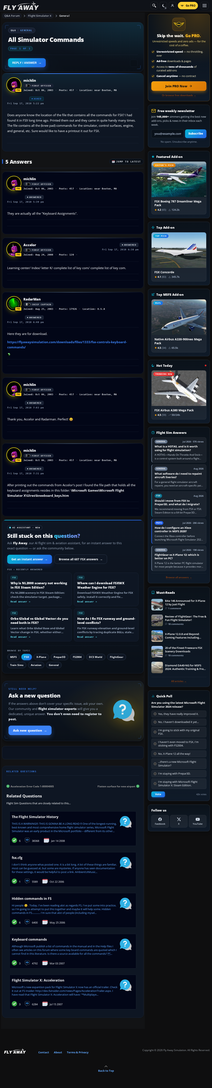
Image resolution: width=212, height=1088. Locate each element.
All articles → (179, 681)
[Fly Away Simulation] (21, 5)
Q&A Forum (12, 16)
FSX (26, 657)
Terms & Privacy (77, 1052)
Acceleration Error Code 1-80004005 (32, 786)
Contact (43, 1052)
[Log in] (172, 5)
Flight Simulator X (39, 16)
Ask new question (30, 730)
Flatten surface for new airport (116, 786)
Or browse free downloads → (179, 95)
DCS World (95, 657)
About (58, 1052)
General (64, 16)
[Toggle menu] (204, 5)
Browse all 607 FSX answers (81, 559)
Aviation (36, 665)
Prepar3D (59, 657)
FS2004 (77, 657)
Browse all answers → (179, 577)
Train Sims (16, 665)
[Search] (154, 5)
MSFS (13, 657)
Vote (158, 794)
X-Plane (41, 657)
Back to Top (106, 1071)
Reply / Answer (24, 62)
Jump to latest (128, 161)
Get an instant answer (29, 559)
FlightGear (116, 657)
